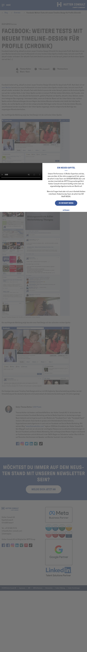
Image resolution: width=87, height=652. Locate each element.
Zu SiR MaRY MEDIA (66, 203)
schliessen (66, 210)
